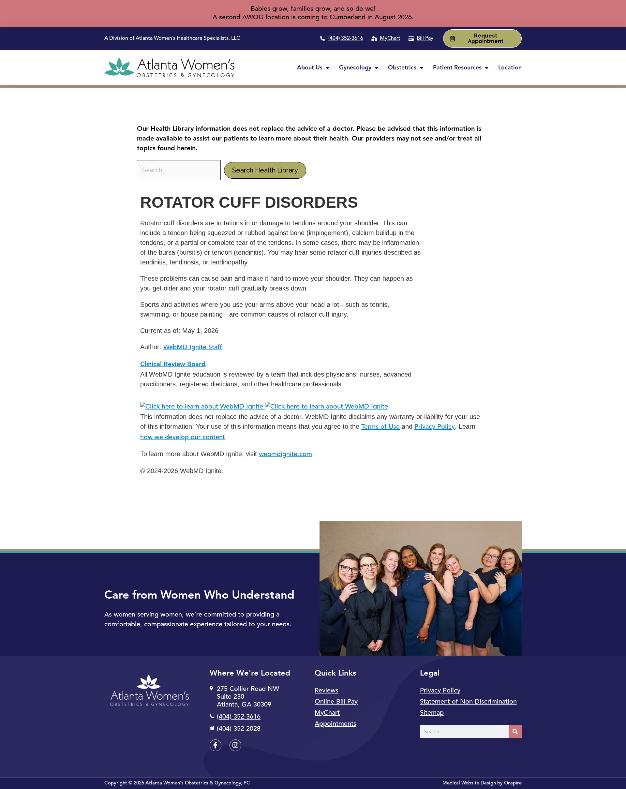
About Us (309, 68)
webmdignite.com (285, 454)
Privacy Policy (434, 427)
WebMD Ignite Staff (192, 347)
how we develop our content (182, 437)
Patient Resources (457, 68)
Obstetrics (402, 68)
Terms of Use (380, 427)
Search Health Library (265, 170)
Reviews (326, 691)
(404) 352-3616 (345, 38)
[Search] (515, 731)
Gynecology (355, 68)
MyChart (327, 713)
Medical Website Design (469, 783)
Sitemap (432, 713)
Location (510, 68)
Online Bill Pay (336, 702)
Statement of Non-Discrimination (468, 702)
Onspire (513, 783)
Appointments (335, 724)
